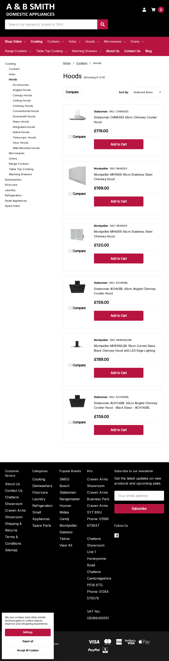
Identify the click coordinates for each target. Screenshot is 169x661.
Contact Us (132, 51)
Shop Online (13, 41)
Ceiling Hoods (22, 100)
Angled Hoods (22, 90)
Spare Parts (12, 205)
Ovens (135, 41)
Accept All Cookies (28, 650)
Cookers (53, 41)
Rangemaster (70, 499)
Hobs (72, 41)
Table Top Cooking (49, 51)
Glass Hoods (21, 121)
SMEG (64, 479)
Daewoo (66, 532)
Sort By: (124, 92)
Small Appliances (16, 200)
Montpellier (68, 525)
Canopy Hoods (22, 95)
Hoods (90, 41)
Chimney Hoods (23, 105)
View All (66, 545)
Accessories (21, 84)
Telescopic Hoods (24, 137)
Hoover (66, 506)
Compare (72, 92)
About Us (112, 51)
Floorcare (11, 184)
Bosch (64, 486)
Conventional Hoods (26, 111)
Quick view (77, 120)
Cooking (36, 41)
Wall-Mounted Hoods (26, 148)
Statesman (68, 492)
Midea (64, 512)
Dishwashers (13, 179)
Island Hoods (21, 132)
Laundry (10, 190)
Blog (148, 51)
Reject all (27, 641)
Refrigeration (13, 195)
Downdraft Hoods (24, 116)
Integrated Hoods (24, 127)
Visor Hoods (20, 142)
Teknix (65, 539)
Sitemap (11, 550)
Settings (28, 632)
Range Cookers (16, 51)
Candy (64, 519)
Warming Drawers (84, 51)
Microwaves (112, 41)
